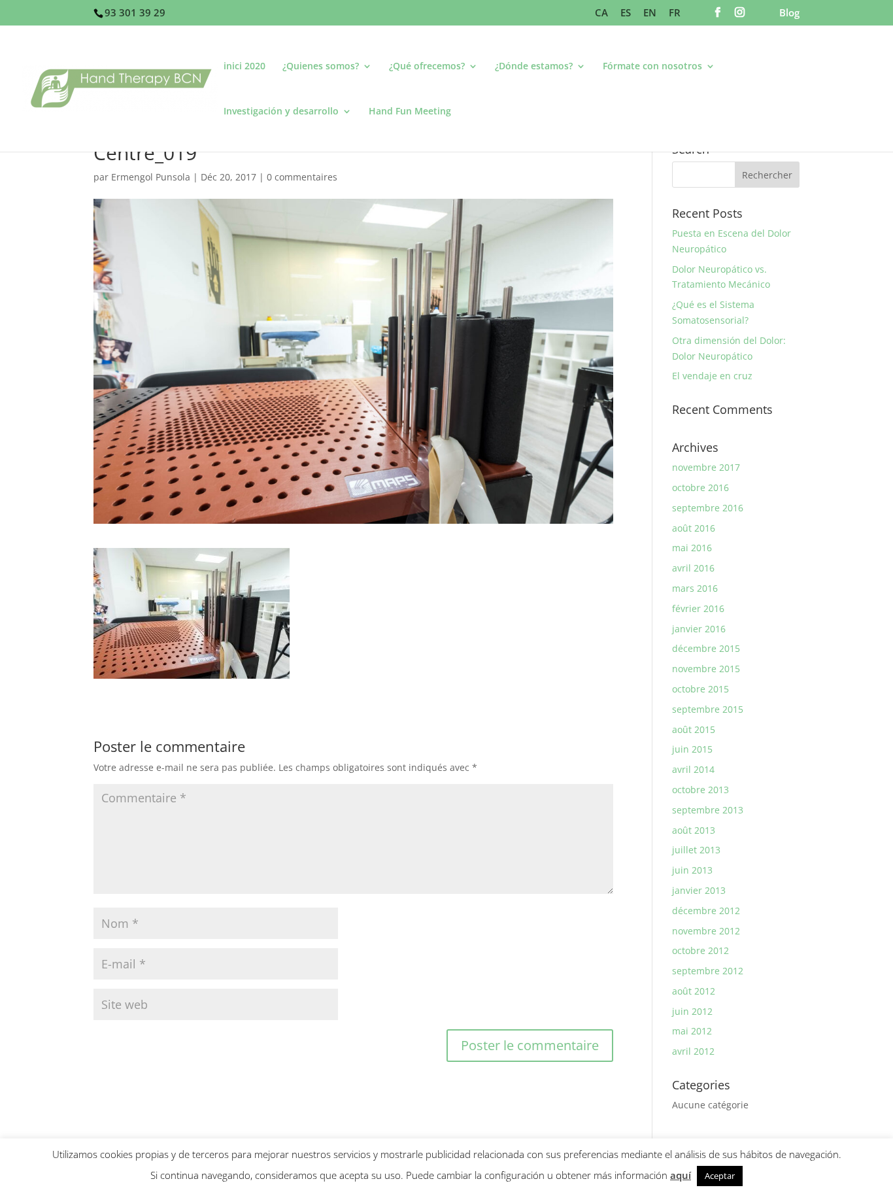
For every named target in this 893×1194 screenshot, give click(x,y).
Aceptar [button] (720, 1176)
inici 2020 (244, 66)
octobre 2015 (700, 689)
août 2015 (693, 729)
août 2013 (693, 830)
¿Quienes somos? (320, 66)
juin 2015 (692, 749)
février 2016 (698, 608)
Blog (789, 13)
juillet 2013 (696, 850)
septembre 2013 (707, 810)
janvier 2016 (699, 629)
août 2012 (693, 991)
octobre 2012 (700, 950)
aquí (680, 1175)
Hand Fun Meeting (410, 112)
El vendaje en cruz (712, 375)
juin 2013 (692, 870)
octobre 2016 (700, 487)
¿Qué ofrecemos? (427, 66)
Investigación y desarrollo (281, 112)
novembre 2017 (706, 467)
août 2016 (693, 528)
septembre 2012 (707, 970)
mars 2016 (695, 588)
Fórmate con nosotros (652, 66)
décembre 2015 (706, 648)
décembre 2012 (706, 910)
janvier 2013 (699, 890)
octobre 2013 (700, 789)
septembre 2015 (707, 709)
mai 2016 (692, 547)
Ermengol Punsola (150, 177)
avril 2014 (693, 769)
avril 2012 (693, 1051)
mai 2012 (692, 1031)
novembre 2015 (706, 668)
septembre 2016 (707, 508)
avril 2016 (693, 568)
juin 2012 (692, 1011)
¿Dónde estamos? (534, 66)
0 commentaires (302, 177)
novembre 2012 (706, 931)
